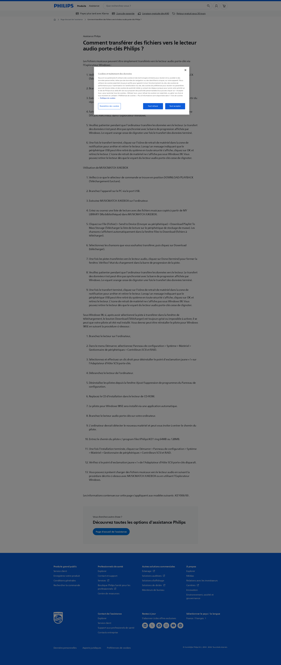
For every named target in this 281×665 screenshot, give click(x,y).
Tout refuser (153, 106)
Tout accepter (175, 106)
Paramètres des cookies (109, 106)
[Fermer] (185, 70)
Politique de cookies (107, 98)
